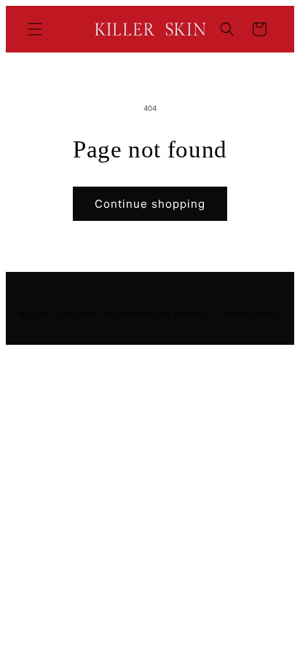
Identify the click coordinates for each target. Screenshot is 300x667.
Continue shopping (150, 204)
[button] (35, 29)
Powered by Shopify (164, 313)
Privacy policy (252, 313)
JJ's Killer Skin (87, 313)
